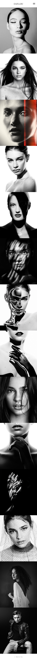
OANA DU (18, 3)
